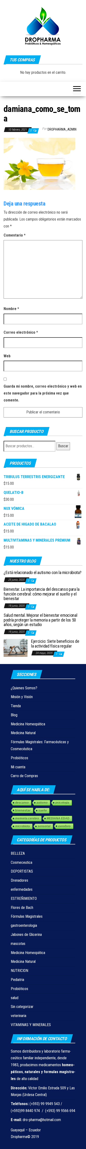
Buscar (63, 446)
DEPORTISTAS (22, 871)
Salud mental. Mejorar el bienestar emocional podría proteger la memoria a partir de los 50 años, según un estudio (40, 620)
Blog (14, 715)
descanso (22, 802)
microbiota (22, 826)
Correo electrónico (21, 332)
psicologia (62, 802)
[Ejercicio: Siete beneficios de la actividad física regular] (15, 647)
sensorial (44, 826)
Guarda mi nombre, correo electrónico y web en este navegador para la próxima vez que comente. (43, 393)
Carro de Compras (24, 776)
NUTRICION (19, 970)
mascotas (18, 943)
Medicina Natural (23, 733)
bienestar (23, 810)
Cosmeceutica (21, 862)
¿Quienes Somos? (24, 688)
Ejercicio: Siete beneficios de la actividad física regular (55, 643)
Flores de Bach (22, 907)
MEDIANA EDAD (58, 818)
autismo (42, 802)
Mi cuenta (18, 767)
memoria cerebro (27, 818)
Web (7, 356)
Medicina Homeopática (28, 724)
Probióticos (19, 758)
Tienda (16, 706)
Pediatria (17, 979)
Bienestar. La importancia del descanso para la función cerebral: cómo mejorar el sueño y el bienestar (41, 594)
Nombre (11, 308)
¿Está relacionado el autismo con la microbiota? (42, 572)
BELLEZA (18, 853)
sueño (42, 810)
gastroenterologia (24, 925)
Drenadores (19, 880)
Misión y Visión (22, 697)
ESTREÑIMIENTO (24, 898)
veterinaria (18, 1015)
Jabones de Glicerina (26, 934)
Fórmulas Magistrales (27, 916)
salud (14, 998)
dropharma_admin (62, 129)
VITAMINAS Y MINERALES (31, 1025)
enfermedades (21, 889)
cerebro (64, 826)
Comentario (15, 235)
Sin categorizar (22, 1006)
